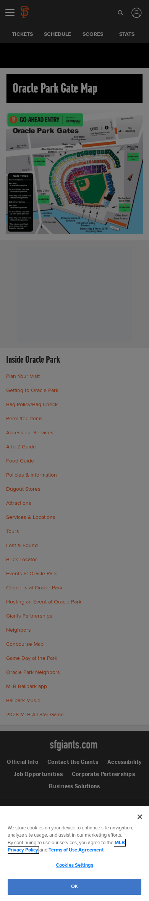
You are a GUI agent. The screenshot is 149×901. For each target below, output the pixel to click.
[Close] (139, 816)
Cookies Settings (74, 865)
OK (74, 886)
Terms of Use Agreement (76, 850)
